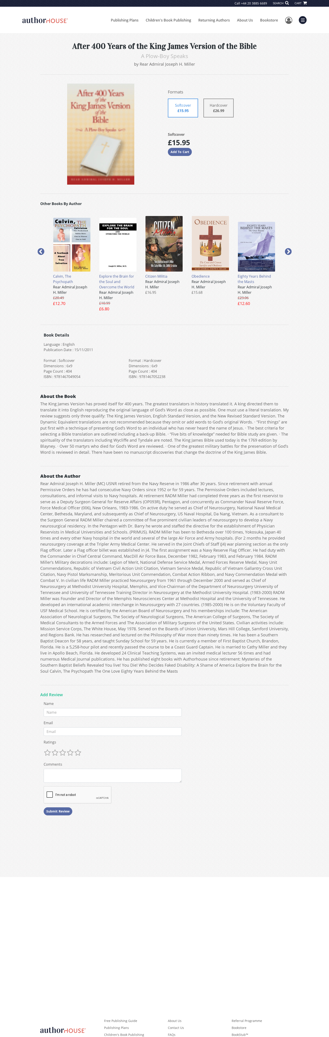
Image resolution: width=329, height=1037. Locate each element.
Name (49, 703)
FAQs (171, 1035)
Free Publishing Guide (120, 1021)
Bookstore (269, 20)
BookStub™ (240, 1035)
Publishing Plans (125, 20)
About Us (245, 20)
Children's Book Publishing (168, 20)
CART (298, 3)
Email (48, 722)
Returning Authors (214, 20)
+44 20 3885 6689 (254, 3)
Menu (304, 19)
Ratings (50, 742)
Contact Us (176, 1028)
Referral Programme (247, 1021)
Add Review (51, 694)
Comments (53, 764)
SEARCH (278, 3)
